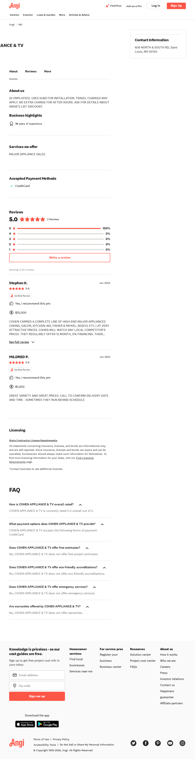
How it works (168, 654)
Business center (110, 667)
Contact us (167, 685)
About (13, 71)
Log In (156, 6)
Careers (165, 667)
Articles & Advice (79, 15)
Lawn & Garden (46, 15)
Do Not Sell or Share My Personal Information (87, 744)
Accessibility (45, 744)
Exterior (28, 15)
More (62, 15)
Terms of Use (41, 739)
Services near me (81, 671)
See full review (19, 342)
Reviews (31, 71)
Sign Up (176, 6)
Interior (14, 15)
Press (164, 673)
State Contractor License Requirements (33, 440)
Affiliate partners (171, 703)
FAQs (133, 667)
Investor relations (172, 679)
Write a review (59, 258)
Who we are (168, 660)
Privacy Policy (61, 739)
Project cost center (143, 660)
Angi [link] (11, 24)
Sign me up (37, 696)
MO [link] (20, 24)
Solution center (140, 654)
